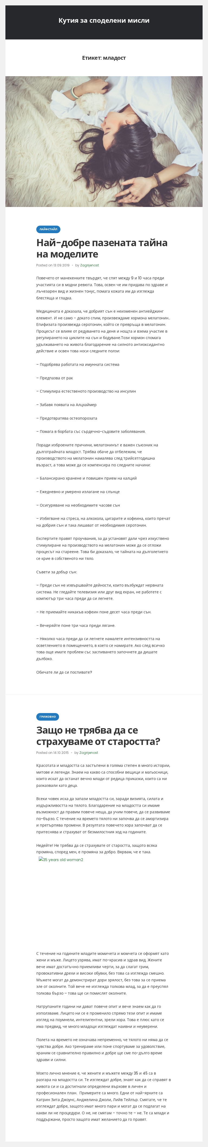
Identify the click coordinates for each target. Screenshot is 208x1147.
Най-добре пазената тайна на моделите (102, 248)
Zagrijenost (89, 265)
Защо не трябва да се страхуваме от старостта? (98, 735)
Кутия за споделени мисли (104, 20)
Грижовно (48, 717)
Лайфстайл (48, 229)
